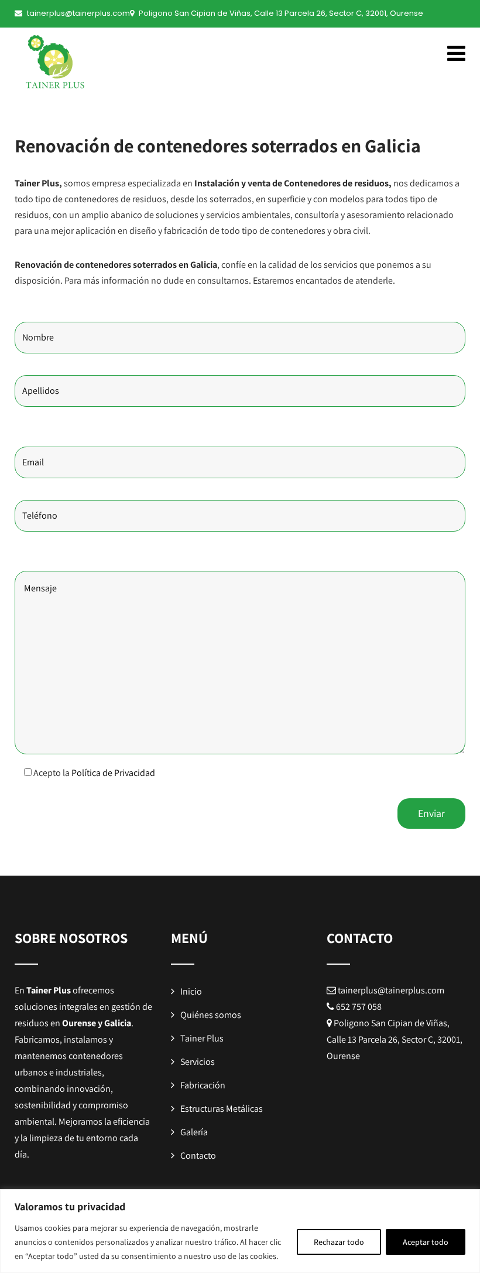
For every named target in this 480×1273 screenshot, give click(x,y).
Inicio (191, 991)
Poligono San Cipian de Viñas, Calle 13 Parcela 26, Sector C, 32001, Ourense (281, 13)
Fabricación (202, 1085)
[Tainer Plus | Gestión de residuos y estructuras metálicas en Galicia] (64, 65)
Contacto (198, 1155)
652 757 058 (359, 1006)
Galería (194, 1132)
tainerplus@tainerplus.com (78, 13)
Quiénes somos (210, 1015)
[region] (240, 1231)
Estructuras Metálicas (221, 1108)
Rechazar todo (339, 1242)
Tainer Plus (202, 1038)
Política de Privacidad (113, 773)
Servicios (197, 1062)
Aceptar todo (425, 1242)
